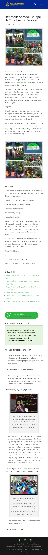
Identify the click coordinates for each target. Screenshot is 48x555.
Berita (18, 24)
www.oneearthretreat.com (20, 82)
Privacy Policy (36, 547)
